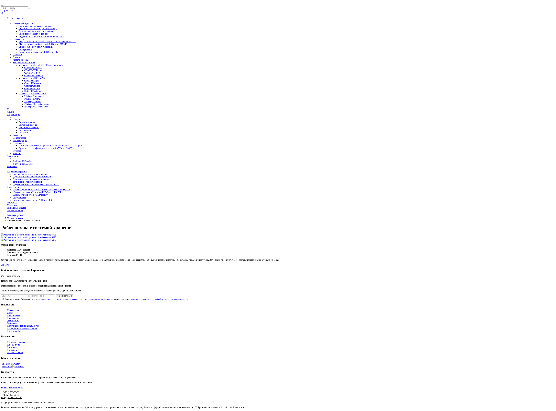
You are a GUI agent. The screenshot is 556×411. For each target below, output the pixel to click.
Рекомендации (20, 140)
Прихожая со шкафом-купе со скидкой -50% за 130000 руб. (48, 148)
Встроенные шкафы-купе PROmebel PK (38, 52)
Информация (13, 114)
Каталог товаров (15, 18)
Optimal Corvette (32, 86)
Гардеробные (25, 49)
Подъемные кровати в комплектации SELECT (41, 36)
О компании (13, 156)
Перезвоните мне (64, 296)
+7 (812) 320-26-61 (10, 395)
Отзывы (17, 151)
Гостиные (17, 54)
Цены (10, 109)
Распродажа (18, 143)
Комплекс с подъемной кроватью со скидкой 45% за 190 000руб (50, 145)
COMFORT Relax (33, 67)
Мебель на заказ (21, 60)
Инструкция (25, 130)
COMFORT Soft (32, 73)
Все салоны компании (12, 387)
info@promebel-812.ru (11, 397)
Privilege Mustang (32, 101)
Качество (17, 135)
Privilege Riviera (32, 99)
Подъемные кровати (17, 171)
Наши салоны (14, 318)
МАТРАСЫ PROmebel (24, 62)
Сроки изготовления (29, 127)
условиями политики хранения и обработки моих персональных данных (158, 299)
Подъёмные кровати (23, 23)
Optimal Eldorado (32, 83)
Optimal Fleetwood (33, 91)
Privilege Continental (34, 96)
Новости (17, 153)
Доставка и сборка (28, 125)
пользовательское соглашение (101, 299)
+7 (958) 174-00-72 (10, 10)
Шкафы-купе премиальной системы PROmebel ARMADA (47, 41)
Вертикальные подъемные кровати (36, 26)
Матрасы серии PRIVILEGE (32, 93)
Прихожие (18, 57)
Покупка (17, 119)
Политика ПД (14, 331)
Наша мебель (13, 315)
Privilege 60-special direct (36, 106)
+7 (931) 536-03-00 (10, 392)
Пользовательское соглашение (22, 328)
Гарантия (23, 132)
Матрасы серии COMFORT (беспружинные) (41, 65)
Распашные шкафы (16, 208)
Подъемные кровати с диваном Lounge (38, 28)
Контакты (12, 166)
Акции (10, 112)
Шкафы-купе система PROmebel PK (36, 47)
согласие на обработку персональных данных (59, 299)
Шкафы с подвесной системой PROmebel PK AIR (43, 44)
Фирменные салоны (23, 164)
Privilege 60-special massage (37, 104)
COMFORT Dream (33, 70)
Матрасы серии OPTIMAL (32, 78)
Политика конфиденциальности (23, 326)
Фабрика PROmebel (22, 161)
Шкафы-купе (19, 39)
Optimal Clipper (31, 80)
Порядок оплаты (27, 122)
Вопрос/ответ (19, 138)
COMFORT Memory (34, 75)
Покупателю (13, 310)
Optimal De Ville (32, 88)
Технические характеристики (33, 34)
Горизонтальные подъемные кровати (37, 31)
